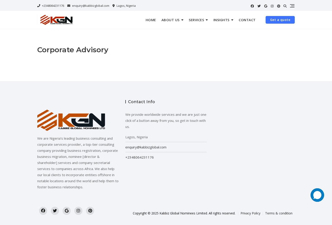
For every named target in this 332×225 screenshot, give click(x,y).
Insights (221, 20)
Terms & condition (278, 213)
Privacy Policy (250, 213)
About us (170, 20)
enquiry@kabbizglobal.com (90, 6)
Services (196, 20)
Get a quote (280, 20)
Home (151, 20)
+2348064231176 (52, 6)
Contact (247, 20)
